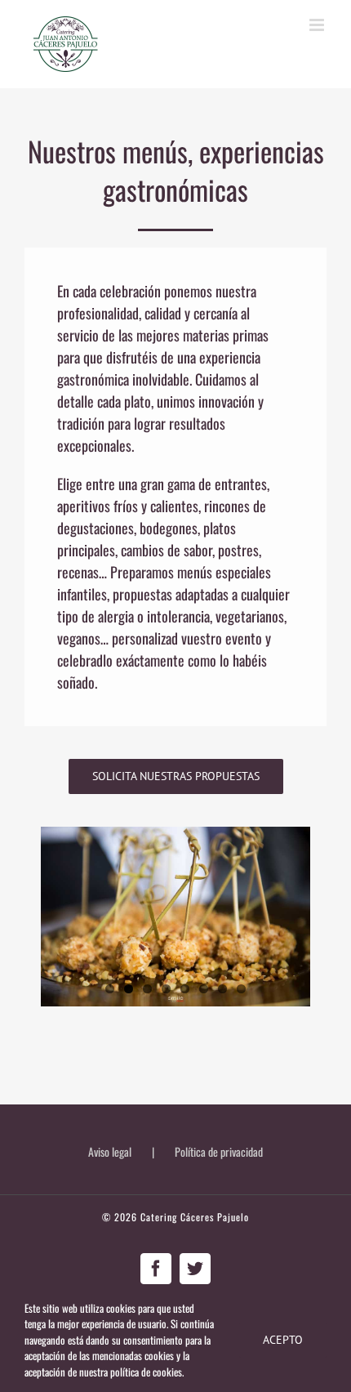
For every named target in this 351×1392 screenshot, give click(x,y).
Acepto (283, 1339)
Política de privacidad (219, 1151)
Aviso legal (109, 1151)
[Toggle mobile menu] (318, 24)
